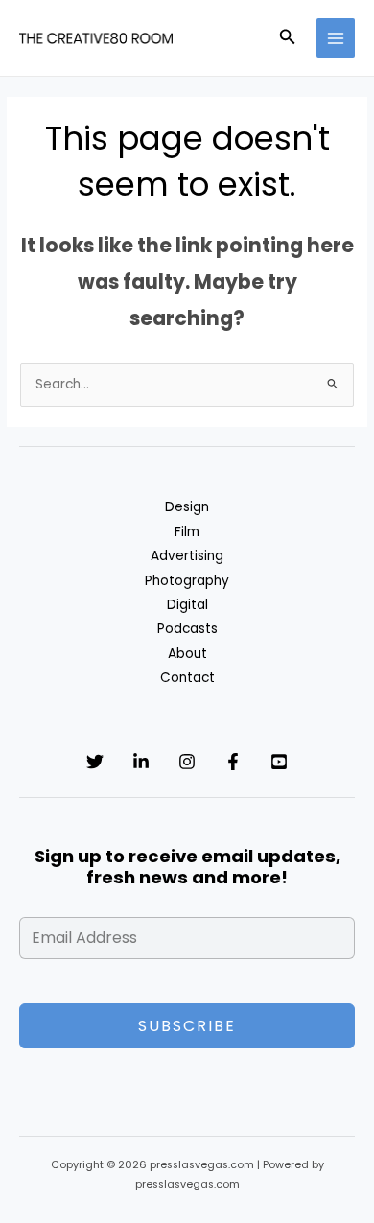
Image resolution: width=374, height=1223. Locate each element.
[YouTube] (279, 761)
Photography (187, 581)
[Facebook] (233, 761)
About (187, 654)
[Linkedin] (141, 761)
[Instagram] (187, 761)
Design (187, 507)
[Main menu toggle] (336, 38)
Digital (187, 605)
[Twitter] (95, 761)
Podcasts (187, 629)
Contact (187, 678)
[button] (287, 38)
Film (187, 532)
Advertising (187, 556)
